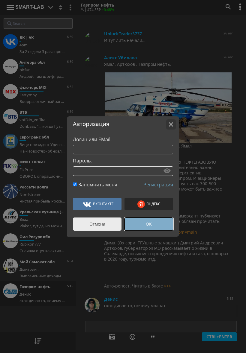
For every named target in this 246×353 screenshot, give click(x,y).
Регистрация (158, 184)
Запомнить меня (97, 184)
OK (149, 224)
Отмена (97, 224)
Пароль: (82, 160)
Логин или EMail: (92, 139)
